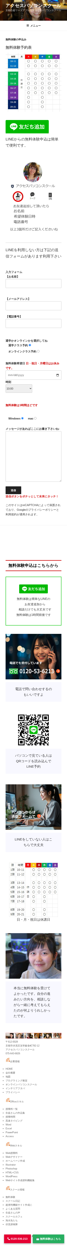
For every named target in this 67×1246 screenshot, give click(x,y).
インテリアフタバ (15, 1088)
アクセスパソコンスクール (33, 5)
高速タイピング (14, 1120)
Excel (9, 1128)
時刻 (8, 381)
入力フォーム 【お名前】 (14, 274)
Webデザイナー (14, 1157)
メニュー (35, 25)
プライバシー (13, 1092)
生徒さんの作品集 (15, 1112)
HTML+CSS (12, 1172)
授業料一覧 (12, 1109)
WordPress (11, 1176)
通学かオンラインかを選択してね (26, 346)
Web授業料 (12, 1153)
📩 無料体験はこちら (48, 1238)
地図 (8, 1076)
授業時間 (10, 1116)
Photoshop (11, 1168)
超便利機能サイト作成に (19, 1204)
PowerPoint (12, 1132)
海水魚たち (12, 1220)
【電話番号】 (14, 316)
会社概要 (10, 1072)
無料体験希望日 (32, 372)
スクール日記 (13, 1201)
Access (10, 1136)
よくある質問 (13, 1208)
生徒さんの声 (13, 1212)
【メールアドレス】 (18, 298)
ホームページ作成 (15, 1160)
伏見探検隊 (12, 1224)
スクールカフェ (14, 1216)
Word (8, 1124)
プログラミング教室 (16, 1080)
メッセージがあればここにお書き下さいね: (33, 462)
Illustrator (11, 1164)
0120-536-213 (19, 1238)
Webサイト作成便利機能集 (20, 1180)
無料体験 (10, 1197)
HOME (9, 1068)
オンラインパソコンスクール (21, 1084)
